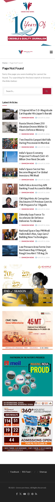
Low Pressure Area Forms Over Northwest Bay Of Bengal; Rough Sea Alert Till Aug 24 (35, 250)
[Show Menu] (51, 52)
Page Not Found (16, 63)
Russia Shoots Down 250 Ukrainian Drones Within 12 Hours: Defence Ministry (33, 126)
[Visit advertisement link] (27, 23)
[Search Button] (47, 91)
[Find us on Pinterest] (32, 494)
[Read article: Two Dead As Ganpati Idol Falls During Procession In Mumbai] (10, 143)
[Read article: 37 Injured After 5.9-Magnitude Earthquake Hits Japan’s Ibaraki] (10, 114)
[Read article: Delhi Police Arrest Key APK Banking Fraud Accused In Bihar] (10, 189)
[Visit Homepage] (25, 52)
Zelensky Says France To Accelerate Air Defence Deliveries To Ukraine (31, 218)
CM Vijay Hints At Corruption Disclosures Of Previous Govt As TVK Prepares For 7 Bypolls (35, 201)
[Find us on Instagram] (29, 494)
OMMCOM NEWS (28, 118)
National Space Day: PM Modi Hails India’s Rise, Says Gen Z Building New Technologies (34, 234)
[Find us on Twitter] (20, 494)
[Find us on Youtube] (24, 494)
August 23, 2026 (43, 118)
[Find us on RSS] (36, 494)
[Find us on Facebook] (17, 494)
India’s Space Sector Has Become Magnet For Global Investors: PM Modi (33, 172)
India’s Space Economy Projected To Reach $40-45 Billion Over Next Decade (34, 156)
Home (4, 63)
